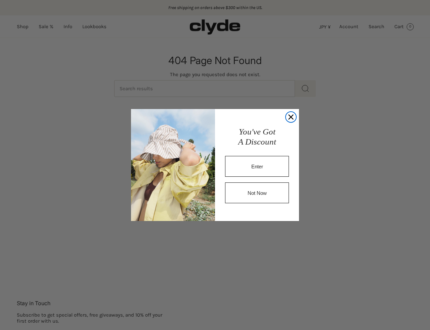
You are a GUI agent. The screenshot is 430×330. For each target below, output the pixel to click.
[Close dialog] (291, 117)
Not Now (257, 193)
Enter (257, 166)
